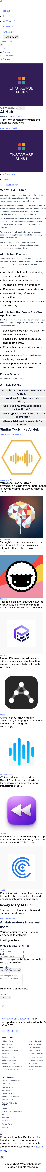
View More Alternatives (10, 435)
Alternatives (11, 185)
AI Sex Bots (6, 1090)
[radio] (2, 970)
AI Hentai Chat (7, 1100)
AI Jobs (5, 1114)
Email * (2, 954)
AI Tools (7, 52)
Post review (5, 997)
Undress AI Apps (8, 1093)
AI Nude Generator (9, 1084)
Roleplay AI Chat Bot (9, 1103)
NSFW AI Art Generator (11, 1097)
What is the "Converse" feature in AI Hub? (22, 392)
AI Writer (5, 1054)
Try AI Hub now (6, 919)
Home (6, 11)
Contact (5, 1127)
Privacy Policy (7, 1124)
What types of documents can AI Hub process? (22, 415)
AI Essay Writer (7, 1041)
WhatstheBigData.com (15, 1019)
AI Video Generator (9, 1063)
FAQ (7, 179)
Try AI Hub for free (7, 128)
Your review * (5, 973)
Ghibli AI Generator (9, 1060)
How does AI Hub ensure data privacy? (21, 400)
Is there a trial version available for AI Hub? (22, 423)
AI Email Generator (9, 1044)
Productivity (8, 56)
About (4, 1108)
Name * (2, 949)
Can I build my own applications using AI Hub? (22, 407)
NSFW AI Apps (7, 1087)
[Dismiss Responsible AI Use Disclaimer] (2, 1157)
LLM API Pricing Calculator (12, 1111)
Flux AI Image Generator (11, 1070)
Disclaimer (6, 1121)
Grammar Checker (9, 1057)
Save (22, 108)
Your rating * (5, 967)
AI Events (5, 1118)
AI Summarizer (7, 1047)
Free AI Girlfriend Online (11, 1081)
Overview (10, 174)
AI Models (9, 26)
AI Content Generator (10, 1050)
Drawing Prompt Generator (12, 1066)
